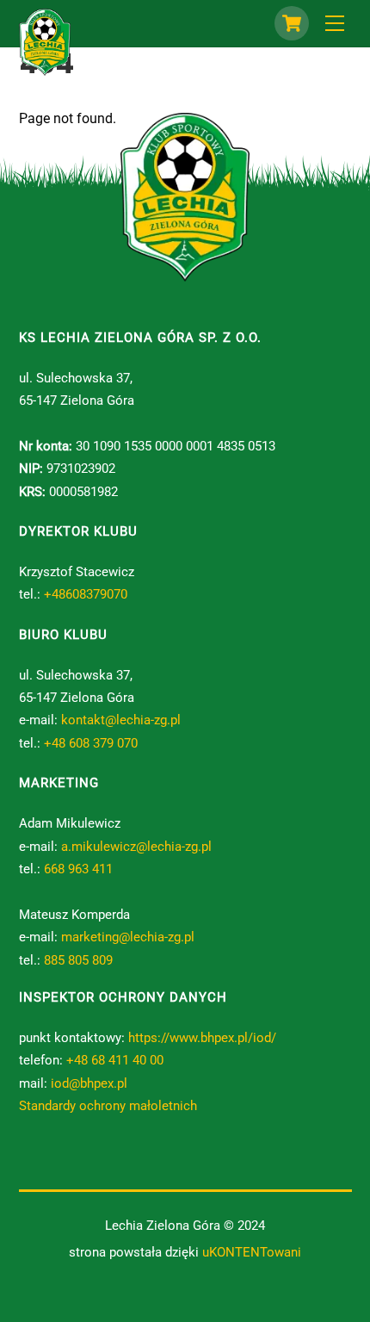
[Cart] (291, 23)
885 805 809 (78, 960)
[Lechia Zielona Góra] (45, 69)
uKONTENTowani (251, 1252)
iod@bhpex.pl (89, 1083)
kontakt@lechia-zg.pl (121, 720)
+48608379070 (85, 594)
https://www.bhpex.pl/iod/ (202, 1038)
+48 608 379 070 (91, 743)
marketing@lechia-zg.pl (127, 937)
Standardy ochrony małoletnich (108, 1106)
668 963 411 (78, 869)
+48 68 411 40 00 (114, 1060)
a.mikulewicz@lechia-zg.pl (136, 846)
